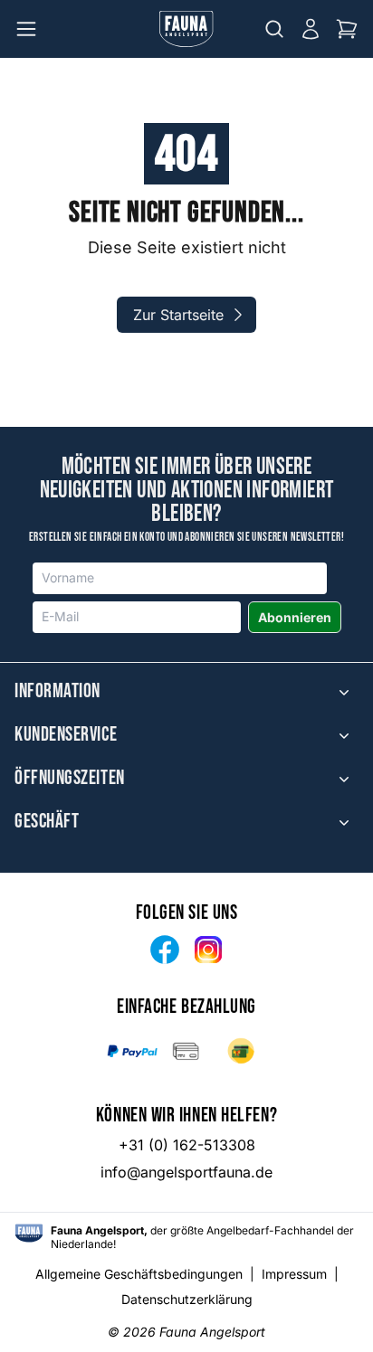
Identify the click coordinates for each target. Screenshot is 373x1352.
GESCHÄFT (46, 822)
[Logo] (186, 29)
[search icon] (274, 29)
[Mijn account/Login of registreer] (310, 29)
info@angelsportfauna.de (186, 1172)
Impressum (294, 1273)
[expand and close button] (344, 691)
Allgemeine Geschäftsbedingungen (139, 1273)
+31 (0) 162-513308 (187, 1145)
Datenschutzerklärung (187, 1299)
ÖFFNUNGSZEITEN (69, 778)
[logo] (28, 1233)
